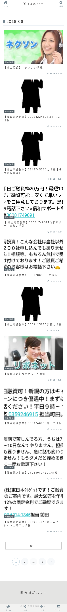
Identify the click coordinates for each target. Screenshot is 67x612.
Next (33, 545)
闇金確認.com (33, 4)
